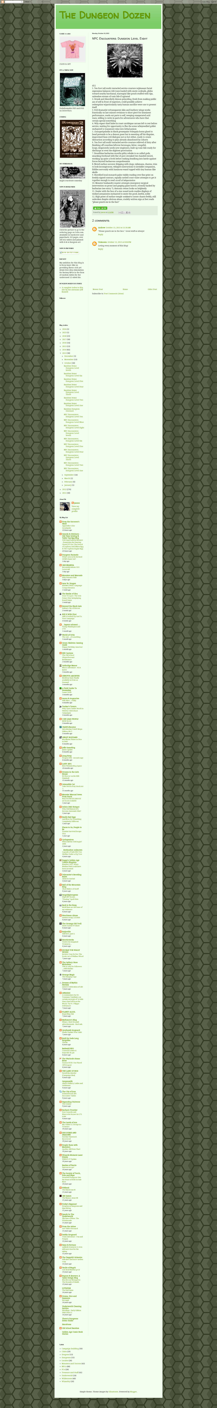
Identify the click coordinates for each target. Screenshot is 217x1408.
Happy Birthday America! (72, 647)
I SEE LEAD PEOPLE (70, 719)
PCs (63, 1369)
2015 (64, 346)
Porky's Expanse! (69, 1204)
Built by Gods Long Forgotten (70, 1039)
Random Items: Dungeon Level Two (73, 399)
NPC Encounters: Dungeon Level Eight (74, 427)
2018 (64, 336)
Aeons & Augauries (70, 698)
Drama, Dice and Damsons (69, 1297)
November (69, 359)
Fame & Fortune (69, 1245)
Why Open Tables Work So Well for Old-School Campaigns (73, 711)
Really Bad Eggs (69, 817)
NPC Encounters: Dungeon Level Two (73, 464)
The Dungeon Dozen (105, 15)
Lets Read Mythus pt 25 (71, 1270)
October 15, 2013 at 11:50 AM (118, 228)
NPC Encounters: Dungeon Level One (73, 469)
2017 (64, 339)
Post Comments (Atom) (114, 294)
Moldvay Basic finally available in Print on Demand (70, 680)
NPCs (64, 1366)
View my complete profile (76, 508)
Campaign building (70, 1349)
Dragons (65, 1355)
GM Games (66, 1196)
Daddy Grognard (69, 1235)
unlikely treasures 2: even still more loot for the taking (72, 1249)
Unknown (102, 242)
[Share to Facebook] (127, 212)
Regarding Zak (68, 1014)
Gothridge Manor (69, 666)
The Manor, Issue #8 (70, 1198)
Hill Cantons (67, 653)
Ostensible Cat (68, 784)
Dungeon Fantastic (70, 555)
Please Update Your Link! (72, 1032)
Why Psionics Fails (69, 577)
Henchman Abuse (70, 915)
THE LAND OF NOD (70, 1071)
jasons (77, 503)
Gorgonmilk (67, 1081)
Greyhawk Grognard (71, 1030)
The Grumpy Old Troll (72, 924)
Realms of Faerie (69, 1165)
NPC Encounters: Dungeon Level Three (71, 457)
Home (125, 289)
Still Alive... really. (69, 700)
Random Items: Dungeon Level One (73, 404)
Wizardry (66, 1381)
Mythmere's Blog (69, 1020)
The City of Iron (69, 1092)
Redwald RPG (68, 1048)
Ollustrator (113, 1392)
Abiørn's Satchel (68, 879)
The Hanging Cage (69, 977)
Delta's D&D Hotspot (70, 807)
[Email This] (120, 212)
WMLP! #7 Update (69, 1159)
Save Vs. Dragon (69, 583)
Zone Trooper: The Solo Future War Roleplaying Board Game (71, 598)
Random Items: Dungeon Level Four (74, 386)
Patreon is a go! (68, 1167)
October (68, 363)
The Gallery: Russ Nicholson (70, 963)
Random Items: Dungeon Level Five (73, 380)
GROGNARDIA (68, 565)
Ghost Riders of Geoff (70, 889)
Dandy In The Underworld (68, 1215)
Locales (65, 1361)
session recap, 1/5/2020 (71, 917)
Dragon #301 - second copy (72, 758)
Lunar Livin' (67, 692)
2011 (64, 493)
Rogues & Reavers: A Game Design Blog (71, 1277)
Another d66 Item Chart (71, 1149)
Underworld (67, 1375)
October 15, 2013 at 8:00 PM (119, 242)
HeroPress (66, 1324)
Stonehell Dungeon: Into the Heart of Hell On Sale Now (71, 1179)
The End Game (67, 1290)
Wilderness (67, 1378)
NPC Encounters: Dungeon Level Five (73, 445)
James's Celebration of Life (72, 987)
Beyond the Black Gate (72, 606)
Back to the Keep (69, 905)
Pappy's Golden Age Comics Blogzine (70, 861)
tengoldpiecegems (70, 895)
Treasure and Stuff (70, 1372)
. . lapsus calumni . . (71, 625)
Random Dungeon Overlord (72, 410)
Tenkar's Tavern (69, 706)
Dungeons (66, 1358)
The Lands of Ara (69, 1122)
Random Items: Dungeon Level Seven (71, 368)
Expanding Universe (71, 1102)
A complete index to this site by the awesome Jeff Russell (72, 290)
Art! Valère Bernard (70, 1229)
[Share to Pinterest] (129, 212)
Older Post (152, 289)
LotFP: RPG (66, 764)
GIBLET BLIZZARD (69, 737)
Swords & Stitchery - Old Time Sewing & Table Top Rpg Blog (71, 536)
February (68, 482)
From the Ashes (69, 1226)
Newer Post (98, 289)
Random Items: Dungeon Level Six (73, 375)
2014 (64, 350)
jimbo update (67, 750)
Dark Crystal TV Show (70, 926)
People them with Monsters (70, 1146)
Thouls (65, 1042)
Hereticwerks (68, 940)
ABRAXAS (66, 993)
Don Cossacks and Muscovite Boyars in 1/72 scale (72, 1114)
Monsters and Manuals (72, 575)
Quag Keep (67, 756)
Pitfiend (65, 1188)
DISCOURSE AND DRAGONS (69, 1134)
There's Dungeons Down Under (70, 1320)
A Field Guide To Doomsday (69, 689)
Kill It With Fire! (69, 614)
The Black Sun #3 (68, 1190)
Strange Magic (68, 975)
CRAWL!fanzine (69, 727)
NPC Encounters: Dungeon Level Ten (73, 415)
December (69, 356)
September (69, 475)
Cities (64, 1352)
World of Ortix (68, 635)
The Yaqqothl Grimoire (72, 1257)
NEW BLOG (66, 721)
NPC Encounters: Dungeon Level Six (73, 440)
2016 (64, 343)
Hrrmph (65, 1300)
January (68, 485)
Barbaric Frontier (69, 1110)
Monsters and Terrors (71, 1364)
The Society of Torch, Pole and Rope (71, 1174)
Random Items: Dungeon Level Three (71, 392)
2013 (64, 353)
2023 (64, 333)
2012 (64, 489)
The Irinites (66, 1104)
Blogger (133, 1392)
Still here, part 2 (68, 934)
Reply (100, 234)
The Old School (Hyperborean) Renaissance (68, 657)
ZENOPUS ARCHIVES (71, 676)
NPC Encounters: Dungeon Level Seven (71, 433)
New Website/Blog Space (72, 766)
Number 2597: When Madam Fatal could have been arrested (71, 866)
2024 (64, 329)
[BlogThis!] (122, 212)
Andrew (101, 228)
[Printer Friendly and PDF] (100, 209)
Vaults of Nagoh (69, 1268)
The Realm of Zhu (70, 594)
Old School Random (70, 1328)
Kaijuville (66, 932)
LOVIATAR (66, 1288)
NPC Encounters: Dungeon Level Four (74, 451)
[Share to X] (124, 212)
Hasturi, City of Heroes (71, 608)
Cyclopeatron (68, 840)
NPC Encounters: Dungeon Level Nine (74, 421)
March (67, 478)
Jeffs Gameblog (68, 748)
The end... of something (71, 637)
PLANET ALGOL (68, 1012)
